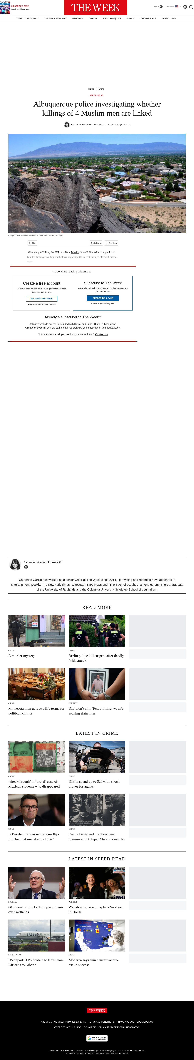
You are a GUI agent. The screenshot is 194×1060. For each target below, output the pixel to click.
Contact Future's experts (70, 1022)
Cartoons (93, 18)
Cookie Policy (145, 1022)
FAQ (79, 1027)
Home (91, 89)
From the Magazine (112, 18)
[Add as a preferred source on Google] (97, 1038)
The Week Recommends (55, 18)
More (130, 18)
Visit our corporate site (135, 1051)
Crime (101, 89)
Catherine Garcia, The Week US (90, 124)
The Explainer (31, 18)
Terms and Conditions (101, 1022)
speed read (96, 95)
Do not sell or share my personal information (112, 1027)
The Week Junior (148, 18)
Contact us (101, 334)
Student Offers (169, 18)
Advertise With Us (64, 1027)
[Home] (19, 18)
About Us (46, 1022)
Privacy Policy (125, 1022)
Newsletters (77, 18)
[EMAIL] (26, 567)
